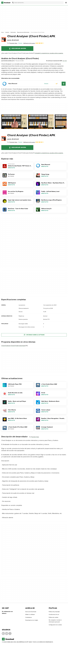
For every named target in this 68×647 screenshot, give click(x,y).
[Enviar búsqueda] (13, 2)
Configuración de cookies (55, 624)
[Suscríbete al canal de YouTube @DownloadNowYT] (10, 633)
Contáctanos (28, 617)
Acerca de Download (30, 611)
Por (12, 43)
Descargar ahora (18, 48)
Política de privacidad (54, 611)
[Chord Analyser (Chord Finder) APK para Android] (3, 39)
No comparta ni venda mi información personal (55, 621)
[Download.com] (5, 3)
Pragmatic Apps (35, 437)
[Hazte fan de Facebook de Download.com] (3, 633)
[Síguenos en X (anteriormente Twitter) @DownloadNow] (6, 633)
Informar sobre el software (35, 334)
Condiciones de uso (54, 614)
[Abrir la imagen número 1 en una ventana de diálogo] (41, 121)
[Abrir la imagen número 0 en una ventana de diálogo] (14, 121)
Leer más (65, 60)
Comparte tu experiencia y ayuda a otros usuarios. (48, 53)
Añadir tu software (30, 614)
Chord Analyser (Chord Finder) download (13, 345)
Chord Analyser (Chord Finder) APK (31, 37)
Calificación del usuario (29, 43)
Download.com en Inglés (31, 620)
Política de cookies (53, 617)
